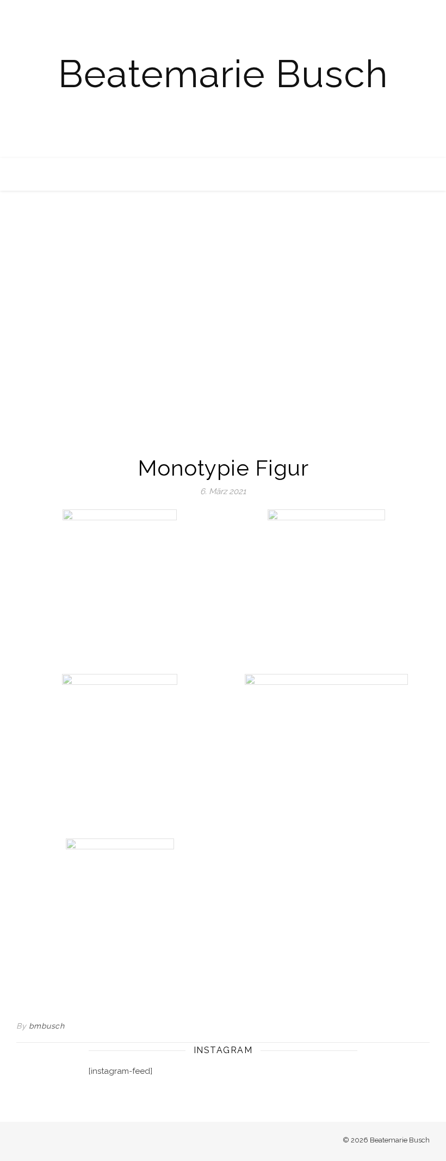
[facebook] (19, 1141)
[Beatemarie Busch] (223, 79)
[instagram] (35, 1141)
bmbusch (47, 1026)
